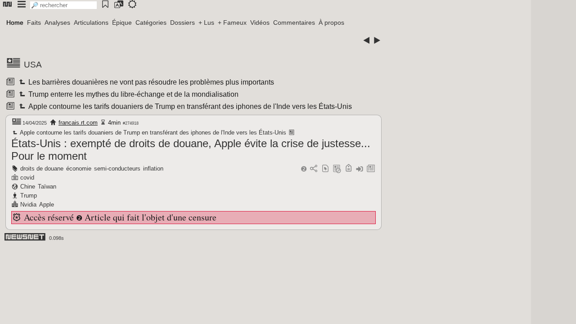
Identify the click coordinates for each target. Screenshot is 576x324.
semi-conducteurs (117, 168)
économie (78, 168)
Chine (27, 186)
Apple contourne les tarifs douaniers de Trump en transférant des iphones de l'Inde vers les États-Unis (189, 106)
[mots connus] (348, 169)
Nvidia (28, 204)
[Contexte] (337, 169)
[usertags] (325, 169)
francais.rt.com (78, 122)
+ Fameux (232, 22)
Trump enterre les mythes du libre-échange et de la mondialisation (132, 94)
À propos (331, 22)
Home (14, 22)
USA (33, 64)
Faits (34, 22)
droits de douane (41, 168)
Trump (28, 195)
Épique (122, 22)
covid (27, 177)
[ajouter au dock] (359, 169)
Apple (46, 204)
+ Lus (206, 22)
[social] (314, 169)
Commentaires (294, 22)
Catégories (150, 22)
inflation (153, 168)
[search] (63, 5)
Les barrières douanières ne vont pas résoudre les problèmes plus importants (150, 82)
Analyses (57, 22)
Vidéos (260, 22)
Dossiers (182, 22)
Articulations (91, 22)
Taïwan (47, 186)
